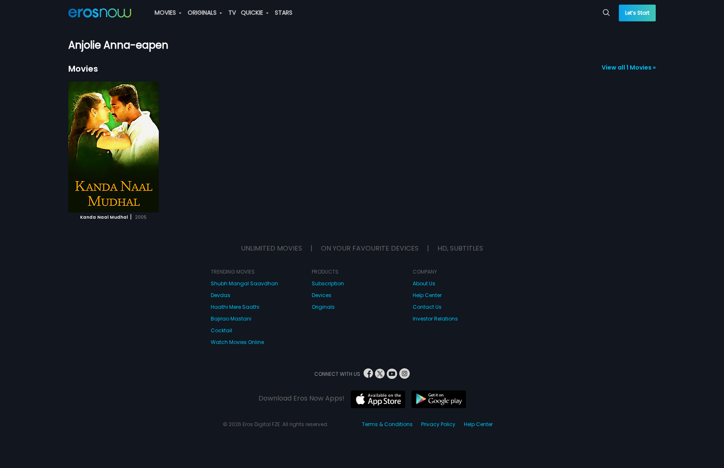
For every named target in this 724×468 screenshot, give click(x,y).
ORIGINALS (203, 12)
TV (232, 12)
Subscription (328, 283)
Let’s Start (637, 12)
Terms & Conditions (387, 424)
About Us (424, 283)
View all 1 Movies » (629, 67)
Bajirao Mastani (231, 318)
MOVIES (166, 12)
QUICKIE (253, 12)
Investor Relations (435, 318)
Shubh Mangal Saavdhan (244, 283)
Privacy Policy (438, 424)
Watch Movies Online (237, 342)
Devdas (220, 295)
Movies (83, 69)
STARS (283, 12)
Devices (321, 295)
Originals (323, 306)
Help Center (427, 295)
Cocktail (221, 330)
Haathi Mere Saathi (235, 306)
